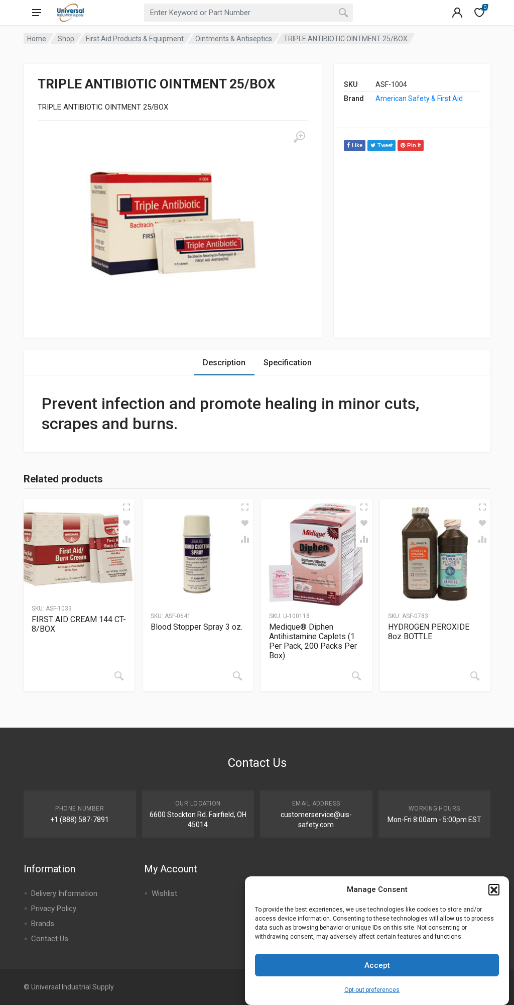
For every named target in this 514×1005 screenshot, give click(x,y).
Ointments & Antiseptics (233, 39)
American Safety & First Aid (419, 98)
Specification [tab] (288, 362)
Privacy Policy (53, 908)
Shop (66, 39)
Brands (42, 923)
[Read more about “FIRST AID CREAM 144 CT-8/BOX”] (119, 676)
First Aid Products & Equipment (135, 39)
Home (36, 39)
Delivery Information (64, 893)
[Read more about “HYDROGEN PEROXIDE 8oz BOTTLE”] (475, 676)
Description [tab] (224, 362)
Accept (377, 965)
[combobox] (248, 13)
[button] (494, 889)
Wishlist (164, 893)
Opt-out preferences (372, 989)
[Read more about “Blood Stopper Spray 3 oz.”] (237, 676)
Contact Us (49, 938)
